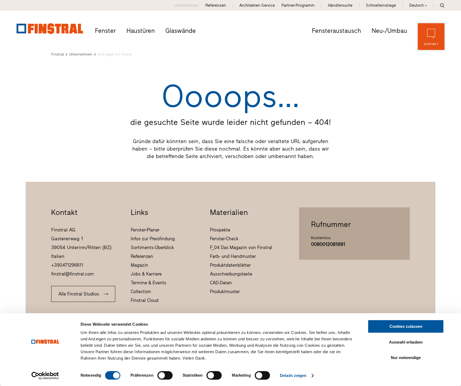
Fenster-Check (224, 238)
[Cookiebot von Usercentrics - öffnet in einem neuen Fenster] (45, 376)
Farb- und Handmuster (233, 256)
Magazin (139, 265)
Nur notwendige (406, 357)
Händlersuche (340, 5)
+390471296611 (67, 265)
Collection (141, 291)
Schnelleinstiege (381, 5)
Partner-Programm (298, 5)
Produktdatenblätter (230, 265)
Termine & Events (148, 282)
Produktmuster (225, 291)
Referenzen (215, 5)
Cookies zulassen (406, 326)
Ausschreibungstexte (231, 274)
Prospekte (220, 230)
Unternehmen (186, 5)
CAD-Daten (221, 282)
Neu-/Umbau (389, 30)
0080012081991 (328, 244)
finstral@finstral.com (72, 274)
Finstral (57, 54)
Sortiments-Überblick (152, 247)
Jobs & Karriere (146, 274)
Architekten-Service (257, 5)
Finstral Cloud (144, 300)
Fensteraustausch (336, 30)
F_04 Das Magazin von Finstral (241, 247)
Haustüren (140, 30)
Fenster (105, 30)
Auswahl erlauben (406, 342)
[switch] (165, 375)
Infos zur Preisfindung (153, 238)
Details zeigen (293, 375)
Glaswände (180, 30)
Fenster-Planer (145, 230)
